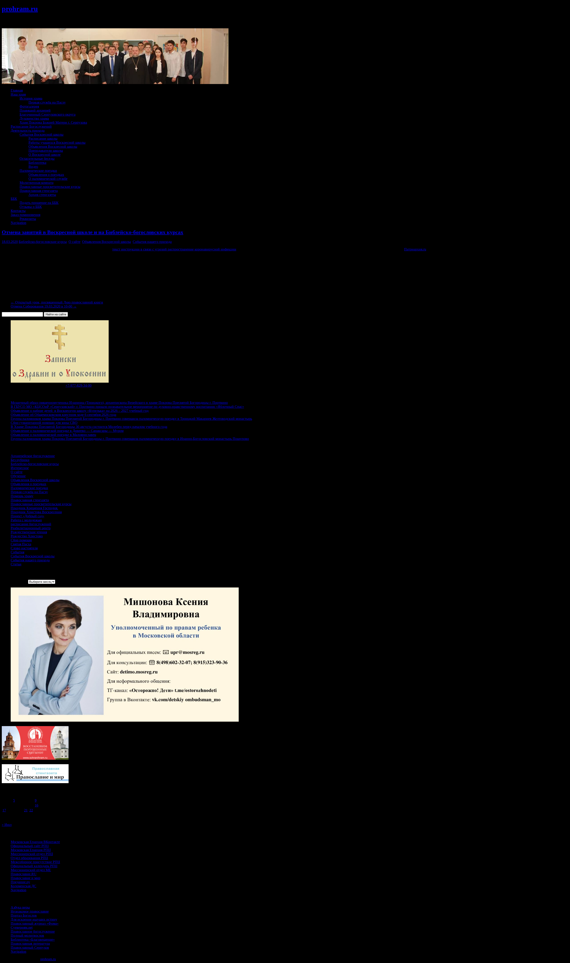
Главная (17, 90)
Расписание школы (42, 138)
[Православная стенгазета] (35, 782)
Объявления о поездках (46, 175)
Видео (33, 166)
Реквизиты (28, 219)
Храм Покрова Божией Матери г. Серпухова (53, 122)
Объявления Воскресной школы (52, 146)
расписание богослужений (31, 524)
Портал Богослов (24, 915)
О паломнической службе (47, 179)
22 (31, 810)
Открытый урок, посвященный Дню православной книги (57, 302)
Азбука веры (20, 907)
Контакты (18, 211)
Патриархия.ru (415, 249)
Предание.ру (20, 882)
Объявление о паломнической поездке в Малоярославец (53, 435)
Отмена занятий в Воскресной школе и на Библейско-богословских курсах (92, 232)
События (17, 552)
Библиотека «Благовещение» (33, 939)
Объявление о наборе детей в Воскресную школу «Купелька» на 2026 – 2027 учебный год (80, 411)
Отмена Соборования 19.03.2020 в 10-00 (44, 306)
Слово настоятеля (24, 548)
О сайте (74, 242)
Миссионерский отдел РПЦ (32, 854)
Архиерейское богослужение (33, 456)
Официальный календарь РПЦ (34, 866)
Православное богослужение (33, 931)
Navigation (18, 223)
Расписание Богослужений (31, 126)
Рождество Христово (27, 536)
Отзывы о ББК (31, 207)
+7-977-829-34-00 (78, 385)
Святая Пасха (21, 544)
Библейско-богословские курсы (43, 242)
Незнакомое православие (30, 911)
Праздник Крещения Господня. (34, 508)
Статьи (16, 564)
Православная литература (30, 943)
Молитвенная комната (36, 183)
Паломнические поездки (38, 170)
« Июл (7, 825)
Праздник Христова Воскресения (36, 512)
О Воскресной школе (44, 154)
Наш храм (18, 94)
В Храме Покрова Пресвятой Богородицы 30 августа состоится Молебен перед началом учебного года (89, 427)
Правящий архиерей (35, 110)
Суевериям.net (22, 927)
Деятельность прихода (28, 130)
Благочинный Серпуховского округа (47, 114)
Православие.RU (24, 874)
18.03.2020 (10, 242)
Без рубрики (20, 460)
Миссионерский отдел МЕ (31, 870)
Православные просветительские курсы (50, 187)
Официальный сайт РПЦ (30, 846)
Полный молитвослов (27, 935)
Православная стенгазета (39, 191)
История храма (31, 98)
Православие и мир (25, 878)
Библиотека (37, 162)
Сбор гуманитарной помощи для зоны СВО (44, 423)
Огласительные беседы (37, 158)
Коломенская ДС (23, 886)
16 (36, 805)
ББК (14, 199)
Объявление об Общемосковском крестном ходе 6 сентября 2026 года (63, 415)
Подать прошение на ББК (39, 203)
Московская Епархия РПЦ (31, 850)
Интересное (20, 468)
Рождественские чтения (29, 532)
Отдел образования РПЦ (29, 858)
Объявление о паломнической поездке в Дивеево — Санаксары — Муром (67, 431)
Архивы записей (14, 581)
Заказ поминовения (25, 215)
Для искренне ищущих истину (34, 919)
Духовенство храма (34, 118)
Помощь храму (22, 496)
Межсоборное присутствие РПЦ (35, 862)
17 (4, 810)
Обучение (18, 476)
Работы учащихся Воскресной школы (57, 142)
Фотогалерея (29, 106)
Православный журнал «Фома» (35, 923)
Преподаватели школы (45, 150)
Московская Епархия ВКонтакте (35, 842)
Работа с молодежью (26, 520)
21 (26, 810)
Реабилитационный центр (31, 528)
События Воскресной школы (41, 134)
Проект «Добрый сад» (27, 516)
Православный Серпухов (30, 947)
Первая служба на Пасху (47, 102)
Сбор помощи (21, 540)
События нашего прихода (152, 242)
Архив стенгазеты (42, 195)
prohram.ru (20, 9)
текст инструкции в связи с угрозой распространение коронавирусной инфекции (174, 249)
